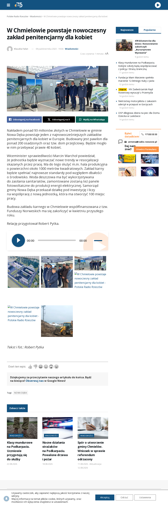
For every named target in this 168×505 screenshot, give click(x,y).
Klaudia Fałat (21, 48)
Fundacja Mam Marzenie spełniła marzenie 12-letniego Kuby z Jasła (136, 79)
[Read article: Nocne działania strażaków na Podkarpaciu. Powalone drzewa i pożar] (57, 428)
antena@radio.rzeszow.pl (142, 141)
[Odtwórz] (18, 240)
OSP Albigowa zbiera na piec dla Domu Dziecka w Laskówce (139, 114)
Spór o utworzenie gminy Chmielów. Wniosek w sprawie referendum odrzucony (91, 451)
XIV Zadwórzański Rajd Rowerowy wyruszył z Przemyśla (135, 91)
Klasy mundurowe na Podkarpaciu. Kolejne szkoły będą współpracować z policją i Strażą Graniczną (137, 66)
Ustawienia (145, 497)
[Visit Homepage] (18, 5)
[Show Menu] (8, 5)
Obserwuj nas (35, 381)
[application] (57, 240)
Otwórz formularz (146, 149)
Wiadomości (71, 48)
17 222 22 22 (151, 134)
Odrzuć (124, 497)
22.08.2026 (12, 463)
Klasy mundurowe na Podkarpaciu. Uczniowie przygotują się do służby (19, 451)
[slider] (98, 240)
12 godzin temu (126, 84)
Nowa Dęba (20, 392)
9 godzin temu (142, 56)
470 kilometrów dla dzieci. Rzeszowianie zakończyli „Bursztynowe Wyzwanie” (146, 46)
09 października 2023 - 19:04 (49, 48)
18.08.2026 (47, 463)
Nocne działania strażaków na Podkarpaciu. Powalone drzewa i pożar (55, 451)
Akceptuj (104, 497)
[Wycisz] (91, 240)
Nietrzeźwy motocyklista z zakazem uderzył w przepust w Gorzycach (137, 103)
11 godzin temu (126, 72)
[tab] (127, 30)
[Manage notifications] (6, 498)
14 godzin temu (126, 96)
